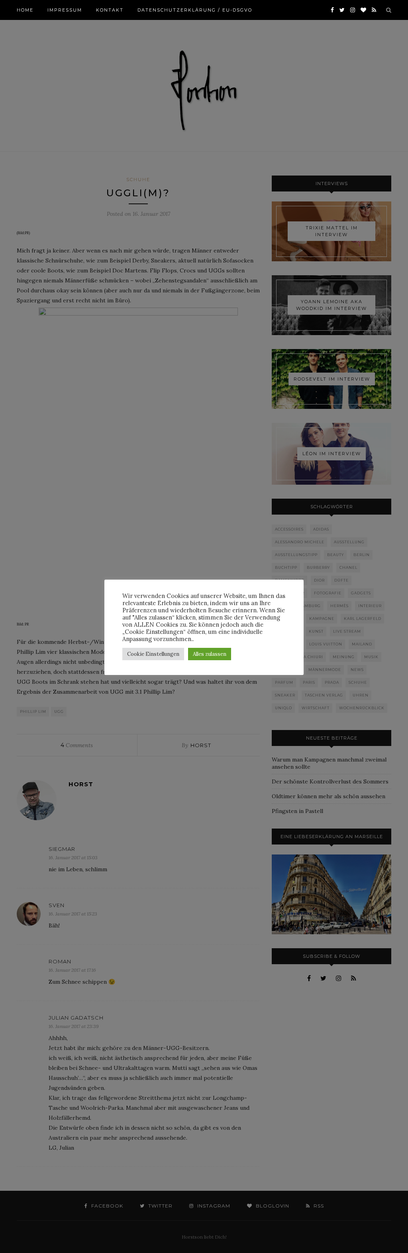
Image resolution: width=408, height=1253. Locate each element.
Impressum (64, 10)
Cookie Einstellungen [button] (153, 654)
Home (25, 10)
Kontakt (110, 10)
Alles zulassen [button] (209, 654)
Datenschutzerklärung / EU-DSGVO (194, 10)
